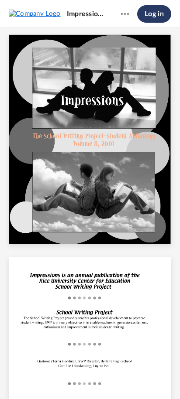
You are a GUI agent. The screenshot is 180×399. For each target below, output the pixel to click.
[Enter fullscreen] (155, 378)
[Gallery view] (139, 378)
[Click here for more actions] (125, 14)
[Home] (35, 13)
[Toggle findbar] (25, 378)
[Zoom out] (75, 377)
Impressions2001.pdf (85, 13)
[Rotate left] (122, 378)
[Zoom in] (105, 377)
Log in (154, 13)
